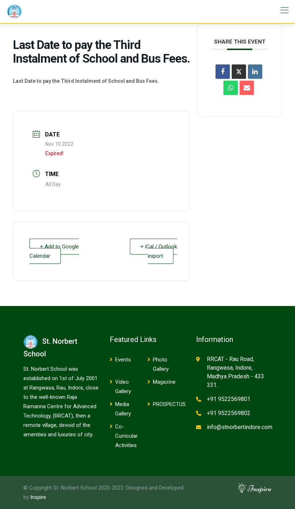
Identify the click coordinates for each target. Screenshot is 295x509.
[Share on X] (239, 71)
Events (123, 359)
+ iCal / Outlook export (158, 251)
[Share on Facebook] (222, 71)
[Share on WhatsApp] (230, 88)
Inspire (38, 497)
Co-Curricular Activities (126, 436)
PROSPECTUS (169, 404)
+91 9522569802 (228, 413)
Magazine (164, 382)
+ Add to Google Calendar (54, 251)
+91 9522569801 (228, 399)
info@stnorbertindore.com (239, 427)
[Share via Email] (247, 88)
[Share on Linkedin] (255, 71)
